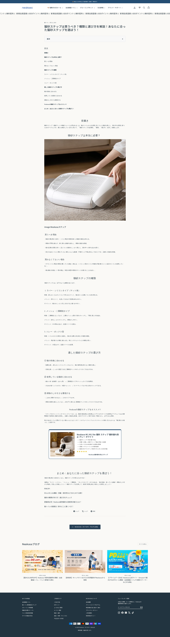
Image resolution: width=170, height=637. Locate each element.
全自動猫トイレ (71, 8)
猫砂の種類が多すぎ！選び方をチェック (58, 497)
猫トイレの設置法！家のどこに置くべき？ (58, 506)
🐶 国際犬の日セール (54, 8)
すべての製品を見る (27, 616)
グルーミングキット (87, 8)
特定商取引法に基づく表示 (93, 607)
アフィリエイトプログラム (93, 605)
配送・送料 (57, 613)
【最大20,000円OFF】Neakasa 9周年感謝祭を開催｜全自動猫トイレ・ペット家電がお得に (42, 578)
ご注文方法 (57, 602)
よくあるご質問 (58, 607)
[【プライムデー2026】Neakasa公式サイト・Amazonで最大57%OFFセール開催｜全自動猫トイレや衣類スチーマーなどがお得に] (127, 561)
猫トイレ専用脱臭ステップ (29, 605)
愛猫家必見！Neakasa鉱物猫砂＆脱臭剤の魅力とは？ (62, 502)
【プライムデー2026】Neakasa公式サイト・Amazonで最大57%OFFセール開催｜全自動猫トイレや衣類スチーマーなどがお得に (127, 579)
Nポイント (57, 605)
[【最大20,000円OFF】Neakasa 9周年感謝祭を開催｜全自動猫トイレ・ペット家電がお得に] (42, 561)
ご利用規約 (89, 613)
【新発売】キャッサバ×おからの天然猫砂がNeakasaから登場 (85, 578)
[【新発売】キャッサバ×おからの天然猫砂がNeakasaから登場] (85, 561)
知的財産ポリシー (90, 616)
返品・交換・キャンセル (60, 616)
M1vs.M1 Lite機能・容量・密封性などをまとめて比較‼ (63, 493)
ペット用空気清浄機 (27, 613)
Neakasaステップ (58, 227)
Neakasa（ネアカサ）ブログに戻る (86, 527)
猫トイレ (46, 22)
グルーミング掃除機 (27, 607)
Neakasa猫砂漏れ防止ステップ (98, 454)
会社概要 (88, 602)
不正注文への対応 (59, 618)
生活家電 (101, 8)
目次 (48, 39)
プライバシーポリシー (92, 610)
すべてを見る (143, 544)
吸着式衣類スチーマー (28, 610)
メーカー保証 (57, 610)
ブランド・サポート (114, 8)
